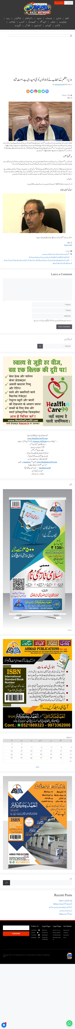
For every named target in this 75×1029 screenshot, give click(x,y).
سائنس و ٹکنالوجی (29, 18)
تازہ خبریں (58, 18)
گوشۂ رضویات (37, 25)
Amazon (26, 462)
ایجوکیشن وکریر (17, 18)
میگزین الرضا (18, 25)
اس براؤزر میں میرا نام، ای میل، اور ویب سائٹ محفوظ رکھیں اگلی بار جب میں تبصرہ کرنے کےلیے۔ (51, 321)
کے (54, 254)
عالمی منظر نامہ (12, 22)
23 (11, 754)
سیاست (8, 18)
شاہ (57, 254)
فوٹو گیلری (57, 25)
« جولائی (37, 767)
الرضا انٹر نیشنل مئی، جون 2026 (65, 914)
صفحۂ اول (67, 18)
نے (46, 254)
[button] (69, 1023)
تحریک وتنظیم (43, 22)
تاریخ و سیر (52, 22)
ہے (45, 254)
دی (58, 254)
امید (64, 254)
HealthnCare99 (45, 468)
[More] (28, 91)
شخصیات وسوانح (32, 22)
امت (66, 254)
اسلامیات (39, 18)
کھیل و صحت (48, 25)
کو (55, 254)
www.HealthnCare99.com (37, 438)
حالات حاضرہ (49, 18)
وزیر (43, 254)
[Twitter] (43, 91)
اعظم (68, 254)
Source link (68, 245)
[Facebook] (47, 91)
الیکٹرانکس (27, 25)
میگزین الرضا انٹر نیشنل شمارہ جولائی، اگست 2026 (62, 904)
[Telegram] (31, 91)
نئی (52, 254)
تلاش (71, 879)
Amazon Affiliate (40, 441)
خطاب (61, 254)
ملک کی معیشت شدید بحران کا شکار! (65, 900)
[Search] (40, 346)
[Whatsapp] (39, 91)
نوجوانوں (49, 254)
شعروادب (21, 22)
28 (31, 758)
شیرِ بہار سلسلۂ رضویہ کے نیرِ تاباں (65, 910)
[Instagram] (35, 91)
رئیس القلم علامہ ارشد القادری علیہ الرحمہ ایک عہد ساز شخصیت (60, 907)
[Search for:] (57, 346)
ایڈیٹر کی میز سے (62, 22)
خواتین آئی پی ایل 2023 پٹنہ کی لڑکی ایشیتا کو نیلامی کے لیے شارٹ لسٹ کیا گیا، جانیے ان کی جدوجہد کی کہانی (49, 257)
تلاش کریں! (59, 3)
